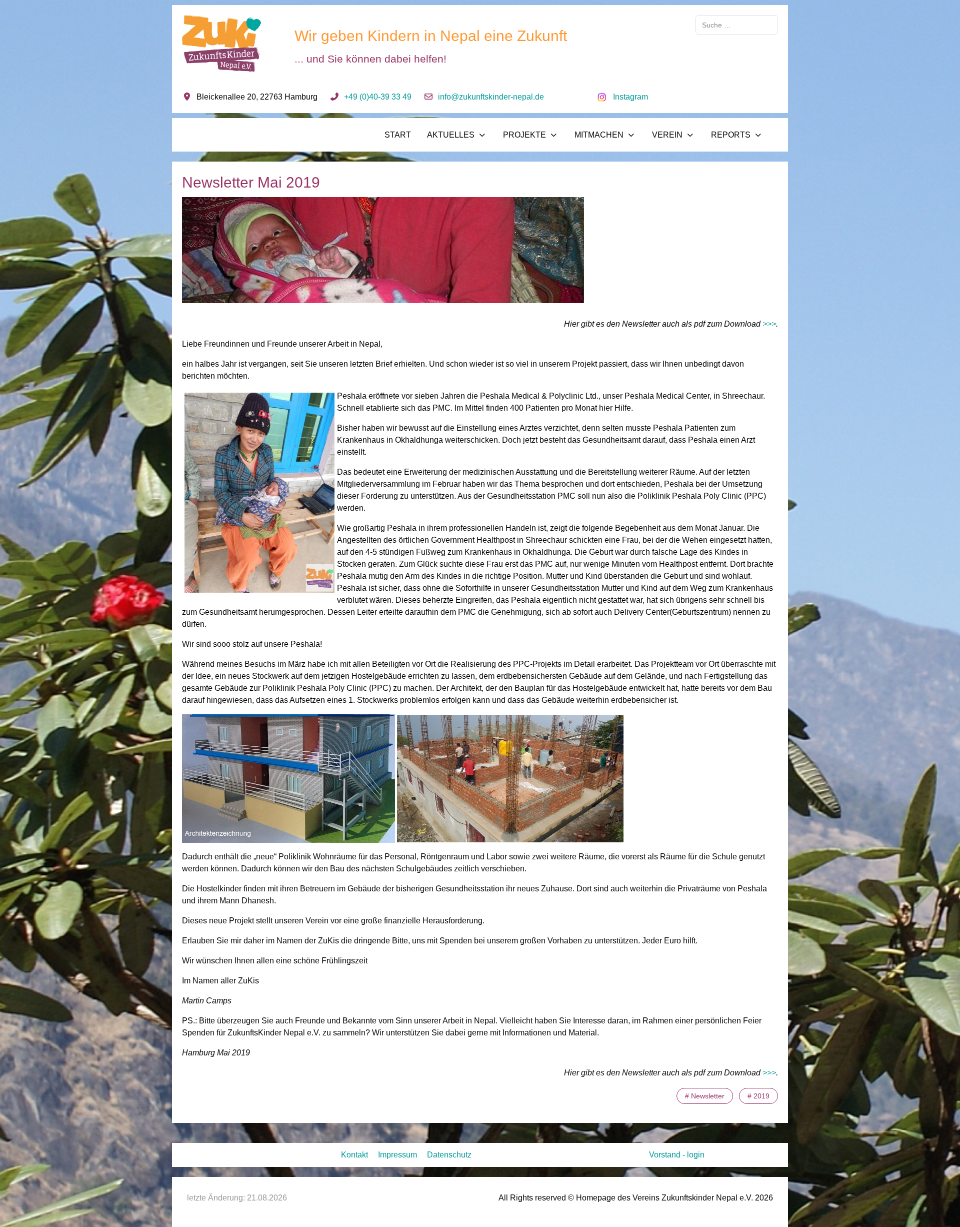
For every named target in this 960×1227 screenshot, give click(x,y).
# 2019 (759, 1096)
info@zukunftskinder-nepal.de (491, 97)
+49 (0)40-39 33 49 (378, 97)
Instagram (630, 97)
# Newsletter (704, 1096)
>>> (769, 324)
